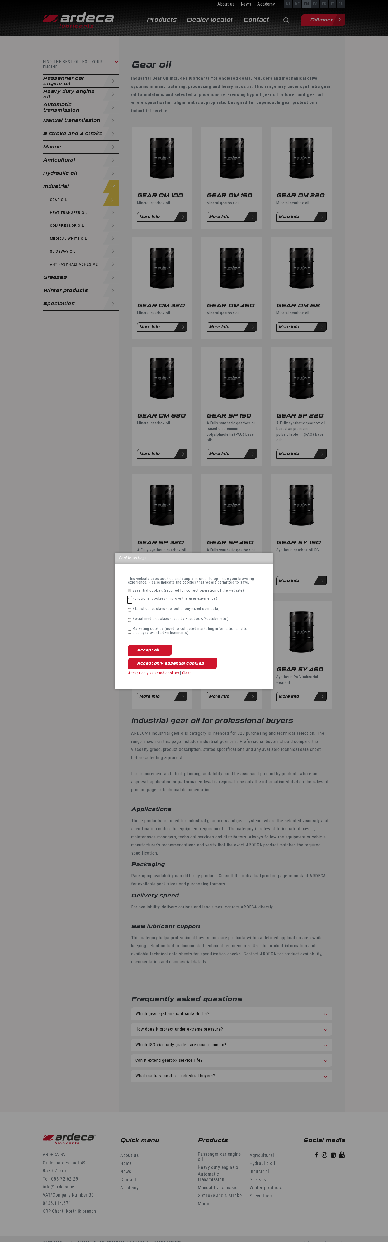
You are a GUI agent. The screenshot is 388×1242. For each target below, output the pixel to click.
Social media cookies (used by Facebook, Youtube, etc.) (181, 619)
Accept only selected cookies (153, 673)
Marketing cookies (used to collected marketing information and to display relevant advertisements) (190, 631)
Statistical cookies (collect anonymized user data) (176, 609)
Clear (186, 673)
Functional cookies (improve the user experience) (175, 598)
